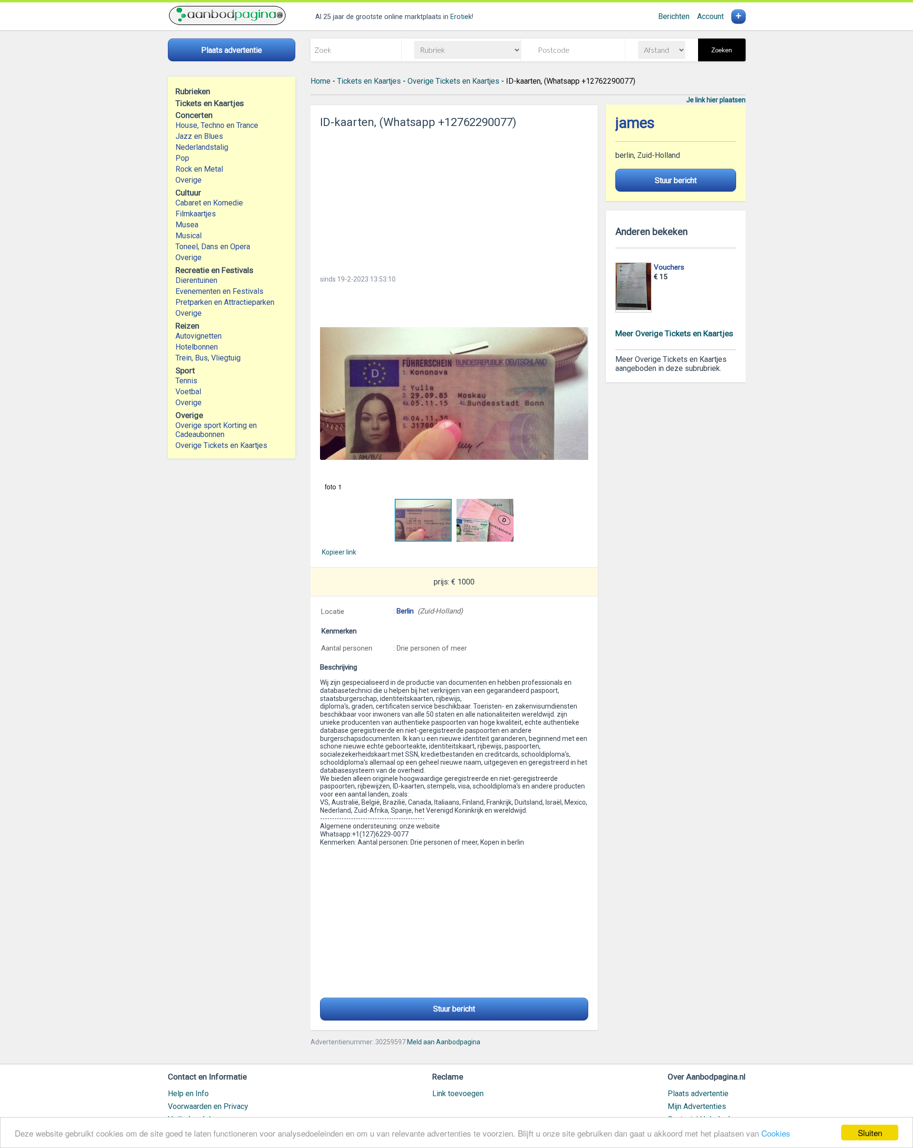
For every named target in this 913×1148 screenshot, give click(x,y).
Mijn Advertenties (697, 1106)
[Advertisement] (454, 198)
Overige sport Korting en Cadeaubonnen (216, 430)
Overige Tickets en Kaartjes (221, 445)
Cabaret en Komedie (209, 202)
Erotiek (461, 17)
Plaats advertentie (698, 1093)
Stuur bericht (454, 1008)
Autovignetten (198, 336)
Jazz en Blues (199, 136)
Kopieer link (339, 552)
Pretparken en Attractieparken (224, 302)
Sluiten (870, 1132)
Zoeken (721, 50)
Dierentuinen (196, 280)
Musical (188, 235)
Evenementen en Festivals (219, 291)
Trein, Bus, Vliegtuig (208, 357)
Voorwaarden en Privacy (208, 1106)
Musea (186, 224)
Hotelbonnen (196, 346)
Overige (188, 180)
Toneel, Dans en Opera (212, 246)
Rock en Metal (199, 169)
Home (320, 81)
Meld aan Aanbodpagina (443, 1042)
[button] (454, 393)
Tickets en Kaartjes (369, 81)
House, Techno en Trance (216, 125)
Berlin (405, 611)
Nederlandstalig (201, 147)
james (635, 123)
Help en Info (188, 1093)
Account (710, 16)
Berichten (674, 16)
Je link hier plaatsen (716, 100)
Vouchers (669, 267)
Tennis (186, 380)
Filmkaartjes (195, 213)
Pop (182, 158)
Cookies (775, 1133)
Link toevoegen (458, 1093)
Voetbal (188, 391)
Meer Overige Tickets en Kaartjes (674, 333)
